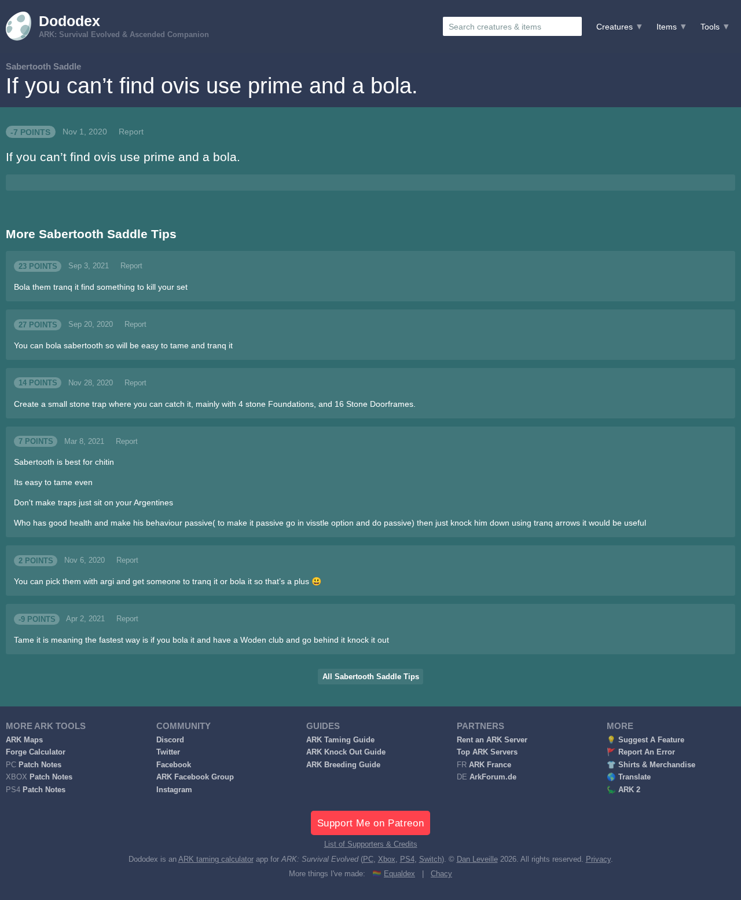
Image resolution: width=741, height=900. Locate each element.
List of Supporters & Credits (370, 844)
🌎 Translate (629, 777)
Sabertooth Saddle (43, 66)
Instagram (174, 790)
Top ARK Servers (487, 752)
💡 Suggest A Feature (645, 740)
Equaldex (399, 874)
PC (368, 859)
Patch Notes (40, 765)
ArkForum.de (492, 777)
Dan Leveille (477, 859)
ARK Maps (24, 740)
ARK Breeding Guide (343, 765)
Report (131, 131)
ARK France (490, 765)
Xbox (386, 859)
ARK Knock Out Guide (346, 752)
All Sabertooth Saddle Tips (370, 677)
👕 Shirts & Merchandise (651, 765)
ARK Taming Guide (340, 740)
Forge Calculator (35, 752)
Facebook (173, 765)
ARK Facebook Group (195, 777)
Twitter (168, 752)
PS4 (407, 859)
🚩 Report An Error (641, 752)
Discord (170, 740)
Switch (430, 859)
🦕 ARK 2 (623, 790)
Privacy (598, 859)
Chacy (441, 874)
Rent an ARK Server (492, 740)
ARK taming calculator (216, 859)
